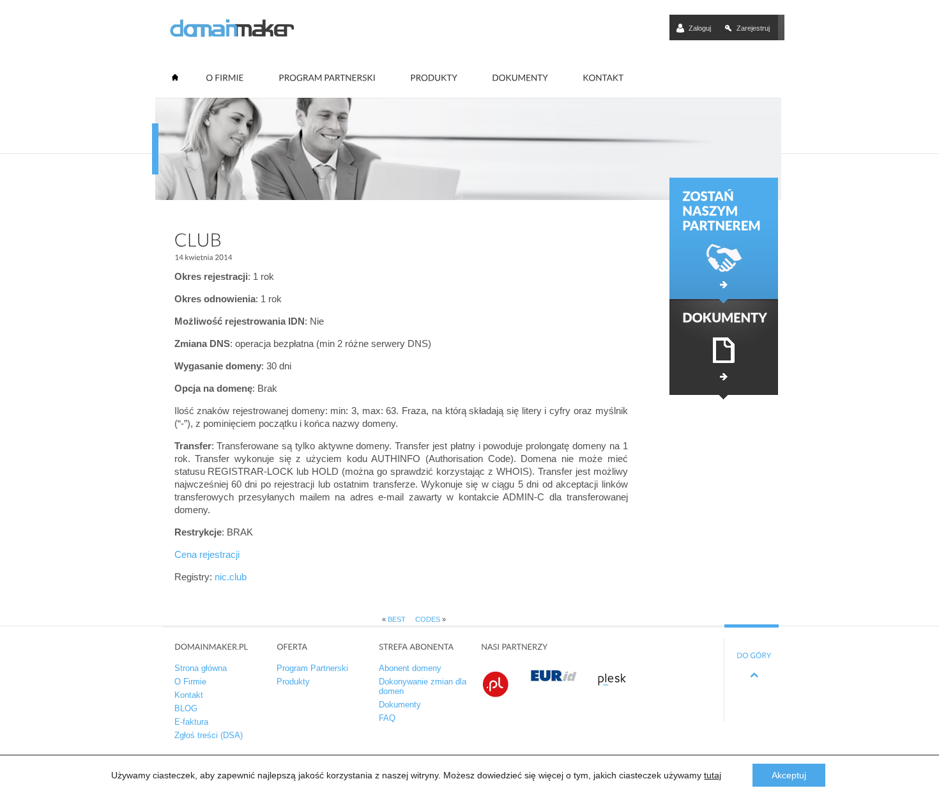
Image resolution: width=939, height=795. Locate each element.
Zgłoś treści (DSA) (208, 735)
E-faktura (191, 722)
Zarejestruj (753, 28)
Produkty (293, 681)
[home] (175, 81)
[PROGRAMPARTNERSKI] (327, 77)
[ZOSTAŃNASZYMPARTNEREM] (723, 238)
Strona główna (200, 668)
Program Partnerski (312, 668)
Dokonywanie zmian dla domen (422, 686)
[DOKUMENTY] (520, 77)
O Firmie (190, 681)
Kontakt (188, 695)
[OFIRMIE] (225, 77)
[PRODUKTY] (433, 77)
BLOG (185, 708)
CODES (427, 619)
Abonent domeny (410, 668)
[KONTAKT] (603, 77)
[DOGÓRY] (754, 658)
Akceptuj (789, 775)
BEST (397, 619)
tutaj (712, 775)
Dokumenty (400, 704)
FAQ (387, 718)
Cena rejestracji (207, 554)
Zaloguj (700, 28)
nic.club (231, 576)
